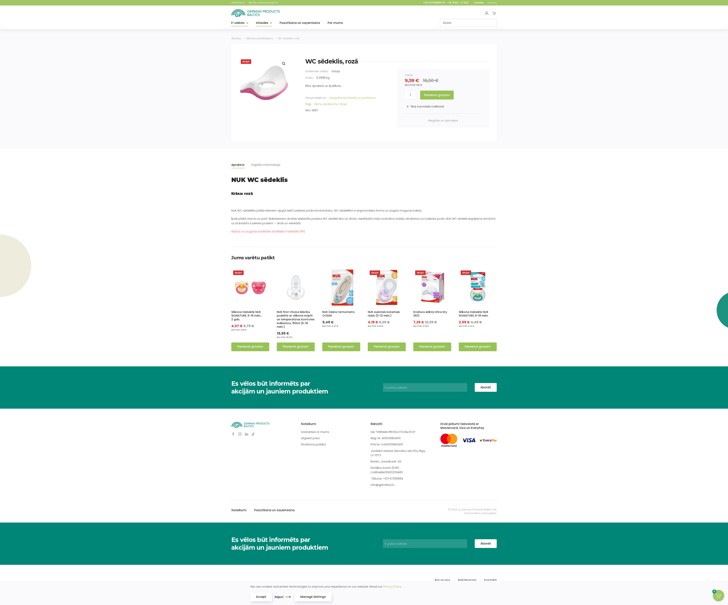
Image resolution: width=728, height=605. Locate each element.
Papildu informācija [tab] (265, 165)
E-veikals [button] (238, 23)
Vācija (342, 104)
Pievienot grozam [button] (250, 347)
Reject (279, 597)
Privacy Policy (392, 587)
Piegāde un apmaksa (443, 120)
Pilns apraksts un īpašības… (323, 86)
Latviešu (479, 2)
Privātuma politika (313, 444)
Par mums (335, 23)
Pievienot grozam (437, 95)
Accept (261, 597)
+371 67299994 (432, 2)
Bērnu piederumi (325, 104)
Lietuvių (492, 2)
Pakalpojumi (467, 580)
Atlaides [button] (262, 23)
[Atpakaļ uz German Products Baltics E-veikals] (255, 13)
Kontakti (490, 580)
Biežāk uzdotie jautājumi (263, 2)
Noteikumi (308, 424)
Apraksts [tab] (238, 165)
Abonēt (485, 387)
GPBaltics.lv (238, 2)
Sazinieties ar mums (315, 432)
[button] (283, 63)
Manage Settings (313, 597)
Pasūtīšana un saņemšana (300, 23)
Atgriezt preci (310, 438)
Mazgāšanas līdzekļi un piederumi (352, 98)
